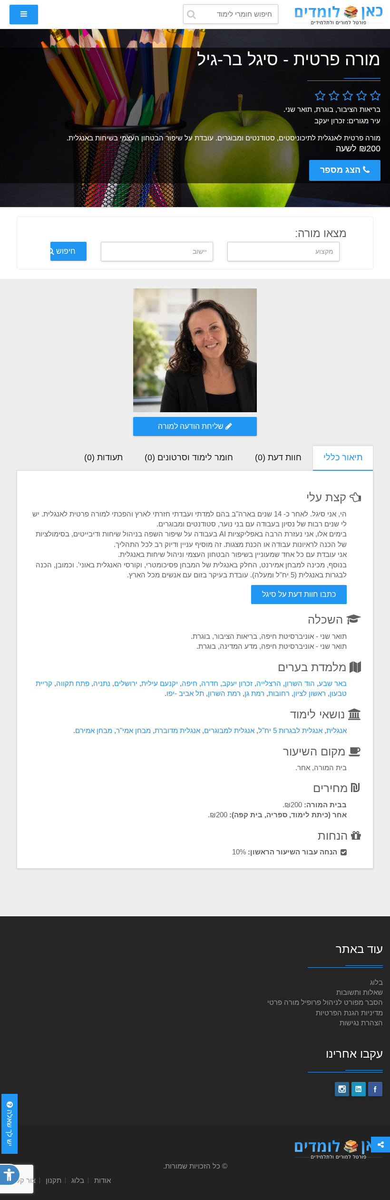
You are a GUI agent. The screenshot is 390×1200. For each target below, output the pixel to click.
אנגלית (336, 730)
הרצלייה (268, 683)
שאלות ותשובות (359, 992)
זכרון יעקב (237, 683)
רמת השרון (224, 693)
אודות (102, 1180)
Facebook (375, 1089)
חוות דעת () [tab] (278, 457)
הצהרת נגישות (361, 1023)
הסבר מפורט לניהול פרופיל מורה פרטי (325, 1002)
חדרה (209, 683)
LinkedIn (358, 1089)
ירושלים (125, 683)
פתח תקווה (72, 683)
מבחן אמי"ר (133, 730)
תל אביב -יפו (185, 693)
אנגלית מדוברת (177, 730)
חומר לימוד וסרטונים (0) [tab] (189, 457)
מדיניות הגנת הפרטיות (349, 1013)
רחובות (279, 693)
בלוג (376, 982)
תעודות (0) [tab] (103, 457)
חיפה (189, 683)
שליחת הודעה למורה (191, 426)
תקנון (53, 1180)
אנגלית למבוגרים (229, 730)
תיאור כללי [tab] (342, 457)
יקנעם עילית (159, 683)
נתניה (101, 683)
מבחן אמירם (93, 730)
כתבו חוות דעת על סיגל (299, 594)
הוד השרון (300, 683)
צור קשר (23, 1180)
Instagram (342, 1089)
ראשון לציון (309, 693)
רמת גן (254, 693)
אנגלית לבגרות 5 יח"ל (290, 730)
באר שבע (333, 683)
